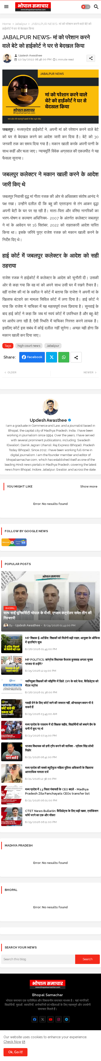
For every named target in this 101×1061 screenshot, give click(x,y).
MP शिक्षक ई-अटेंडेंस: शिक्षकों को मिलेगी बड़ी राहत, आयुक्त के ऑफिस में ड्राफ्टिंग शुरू (62, 640)
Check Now (12, 1042)
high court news (29, 345)
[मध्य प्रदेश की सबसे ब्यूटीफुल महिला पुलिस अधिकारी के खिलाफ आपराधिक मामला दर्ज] (11, 773)
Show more (88, 486)
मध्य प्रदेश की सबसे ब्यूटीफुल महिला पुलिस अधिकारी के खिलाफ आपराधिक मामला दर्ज (59, 770)
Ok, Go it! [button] (15, 1052)
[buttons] (34, 1019)
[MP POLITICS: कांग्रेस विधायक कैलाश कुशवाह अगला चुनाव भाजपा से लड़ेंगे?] (11, 665)
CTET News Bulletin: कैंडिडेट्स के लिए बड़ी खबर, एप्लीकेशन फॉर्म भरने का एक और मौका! (61, 813)
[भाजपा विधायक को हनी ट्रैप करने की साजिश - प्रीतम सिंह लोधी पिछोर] (11, 751)
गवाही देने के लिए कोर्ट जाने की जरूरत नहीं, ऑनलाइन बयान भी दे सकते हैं (59, 705)
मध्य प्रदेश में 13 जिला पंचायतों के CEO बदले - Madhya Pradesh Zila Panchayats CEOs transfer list (57, 791)
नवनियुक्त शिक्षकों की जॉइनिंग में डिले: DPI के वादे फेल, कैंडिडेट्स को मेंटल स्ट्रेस (61, 683)
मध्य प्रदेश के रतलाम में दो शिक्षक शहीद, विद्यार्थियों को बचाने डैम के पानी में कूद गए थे (60, 726)
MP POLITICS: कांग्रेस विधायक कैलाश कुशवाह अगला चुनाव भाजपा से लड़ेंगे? (59, 662)
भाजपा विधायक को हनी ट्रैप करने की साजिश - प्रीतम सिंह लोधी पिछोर (59, 748)
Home (6, 24)
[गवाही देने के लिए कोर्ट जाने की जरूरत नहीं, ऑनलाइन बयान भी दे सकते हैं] (11, 708)
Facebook (34, 357)
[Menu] (6, 7)
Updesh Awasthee (48, 420)
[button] (85, 6)
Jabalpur (21, 24)
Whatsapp (63, 357)
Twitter (51, 357)
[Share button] (76, 357)
